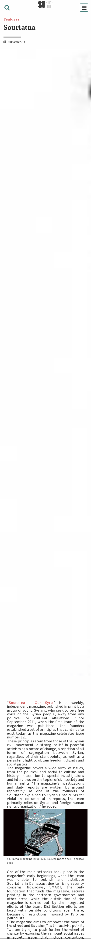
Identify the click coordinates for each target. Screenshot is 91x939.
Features (11, 19)
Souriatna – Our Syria (31, 702)
